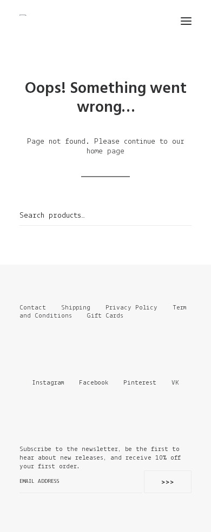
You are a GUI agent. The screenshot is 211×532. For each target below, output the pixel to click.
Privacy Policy (131, 307)
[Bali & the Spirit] (28, 15)
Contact (32, 307)
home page (105, 151)
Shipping (75, 307)
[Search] (154, 21)
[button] (186, 21)
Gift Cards (105, 315)
